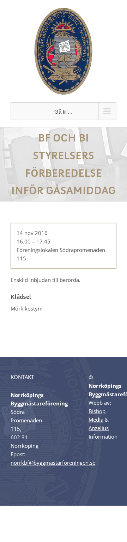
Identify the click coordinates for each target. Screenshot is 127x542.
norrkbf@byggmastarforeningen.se (53, 462)
